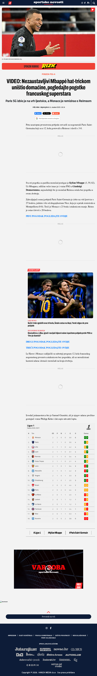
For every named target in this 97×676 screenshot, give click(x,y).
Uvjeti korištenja (25, 635)
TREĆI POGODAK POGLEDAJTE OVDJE (47, 347)
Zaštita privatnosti (62, 635)
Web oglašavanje (79, 635)
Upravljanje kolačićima (48, 644)
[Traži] (94, 3)
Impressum (12, 635)
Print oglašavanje (48, 638)
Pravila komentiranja (43, 635)
